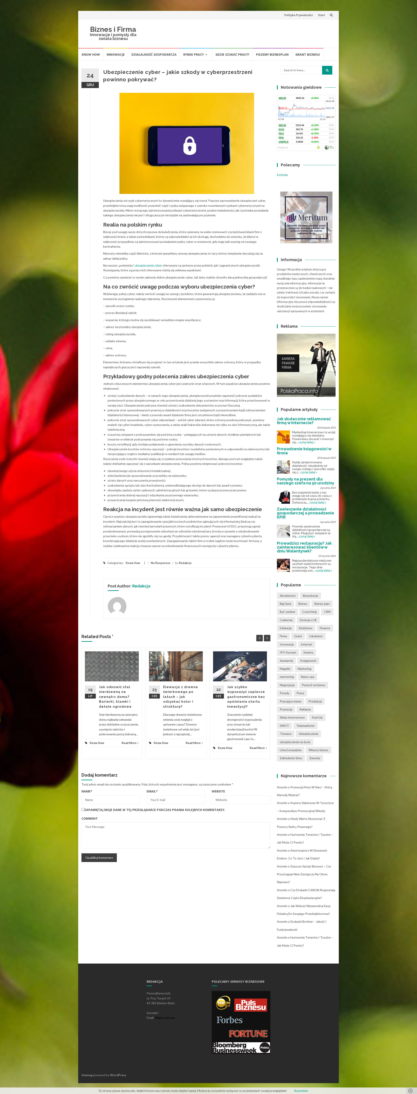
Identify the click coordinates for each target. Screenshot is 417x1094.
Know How (91, 54)
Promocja (286, 709)
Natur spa (307, 677)
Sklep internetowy (292, 717)
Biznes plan (322, 603)
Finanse (325, 628)
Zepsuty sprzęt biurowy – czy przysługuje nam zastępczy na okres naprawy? (304, 874)
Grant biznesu (307, 54)
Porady (284, 693)
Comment (89, 818)
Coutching (309, 612)
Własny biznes (318, 750)
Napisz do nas (165, 1017)
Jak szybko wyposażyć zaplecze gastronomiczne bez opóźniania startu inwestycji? (246, 697)
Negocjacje (287, 685)
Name (86, 791)
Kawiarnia (286, 660)
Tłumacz (285, 733)
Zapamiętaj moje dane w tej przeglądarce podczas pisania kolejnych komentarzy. (154, 810)
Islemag (87, 1075)
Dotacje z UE (308, 620)
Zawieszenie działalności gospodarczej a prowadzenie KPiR (305, 513)
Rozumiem (301, 1090)
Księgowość (308, 660)
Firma (283, 636)
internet (306, 644)
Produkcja (315, 701)
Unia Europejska (290, 750)
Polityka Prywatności (298, 15)
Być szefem (287, 612)
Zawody (314, 758)
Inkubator (316, 636)
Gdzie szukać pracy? (232, 54)
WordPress (118, 1075)
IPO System (288, 652)
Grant (298, 636)
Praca (300, 693)
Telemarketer (305, 725)
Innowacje (116, 54)
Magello (285, 668)
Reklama (305, 709)
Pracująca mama (290, 701)
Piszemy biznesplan (272, 54)
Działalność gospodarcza (154, 54)
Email (152, 791)
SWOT (284, 725)
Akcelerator (288, 595)
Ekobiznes (306, 628)
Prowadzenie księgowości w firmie (304, 451)
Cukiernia (286, 620)
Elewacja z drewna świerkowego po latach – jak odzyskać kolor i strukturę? (180, 697)
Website (218, 791)
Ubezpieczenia (308, 733)
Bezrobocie (310, 595)
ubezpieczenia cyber (148, 265)
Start (321, 15)
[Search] (327, 70)
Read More (129, 743)
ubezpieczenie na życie (295, 742)
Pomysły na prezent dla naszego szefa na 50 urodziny (305, 481)
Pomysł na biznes (313, 685)
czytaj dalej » (306, 442)
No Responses (160, 563)
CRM (327, 612)
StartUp (317, 717)
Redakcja (185, 563)
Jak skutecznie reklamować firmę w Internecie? (304, 421)
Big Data (285, 603)
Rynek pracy (193, 54)
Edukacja (286, 628)
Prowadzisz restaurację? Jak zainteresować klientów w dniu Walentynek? (304, 547)
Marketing (304, 668)
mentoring (287, 677)
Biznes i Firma (113, 29)
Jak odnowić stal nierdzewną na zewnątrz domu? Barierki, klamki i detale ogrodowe (115, 697)
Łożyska (282, 175)
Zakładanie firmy (291, 758)
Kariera (308, 652)
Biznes (302, 603)
